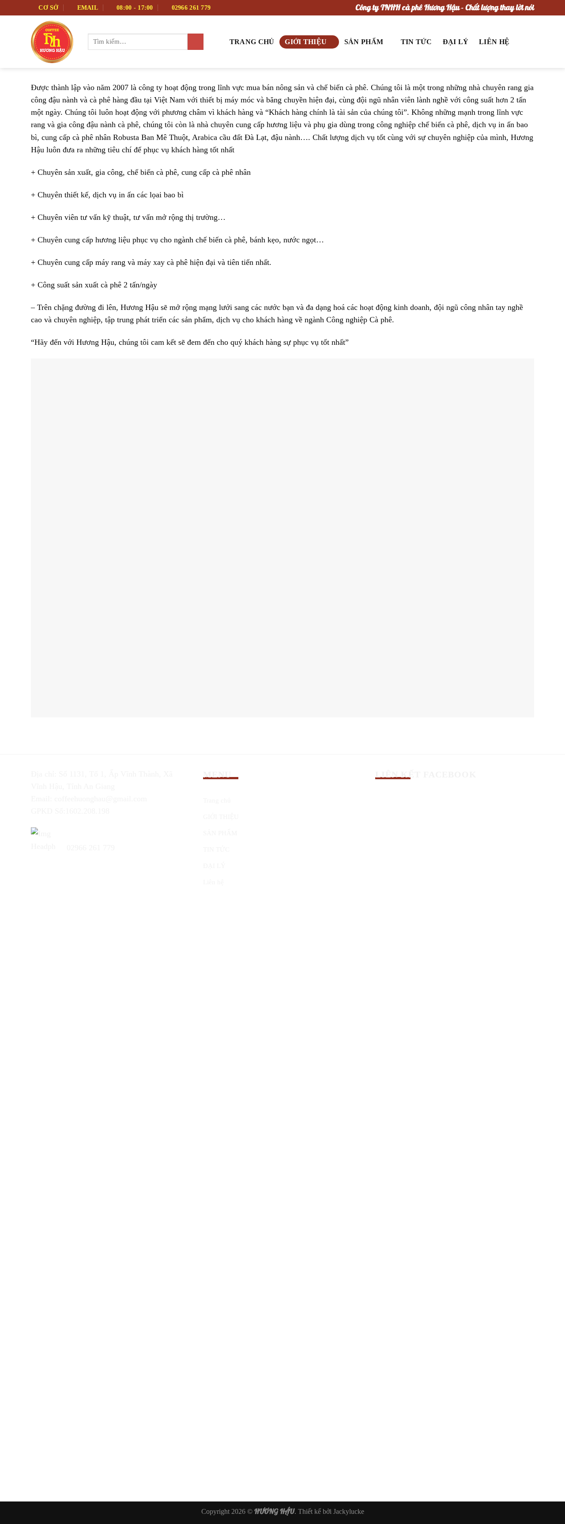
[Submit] (195, 42)
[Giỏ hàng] (524, 41)
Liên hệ (494, 41)
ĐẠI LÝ (456, 41)
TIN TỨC (416, 41)
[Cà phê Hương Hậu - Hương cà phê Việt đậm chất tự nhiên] (53, 42)
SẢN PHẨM (364, 41)
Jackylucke (348, 1511)
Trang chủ (252, 41)
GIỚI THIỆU (306, 41)
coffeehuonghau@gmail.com (100, 798)
